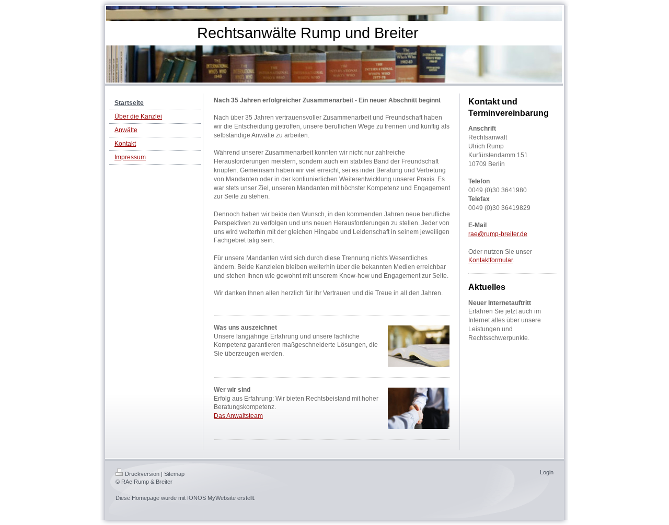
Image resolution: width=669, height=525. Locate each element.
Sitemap (174, 474)
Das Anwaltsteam (238, 415)
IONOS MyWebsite (211, 498)
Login (546, 472)
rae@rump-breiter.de (497, 234)
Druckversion (142, 474)
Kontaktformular (490, 260)
